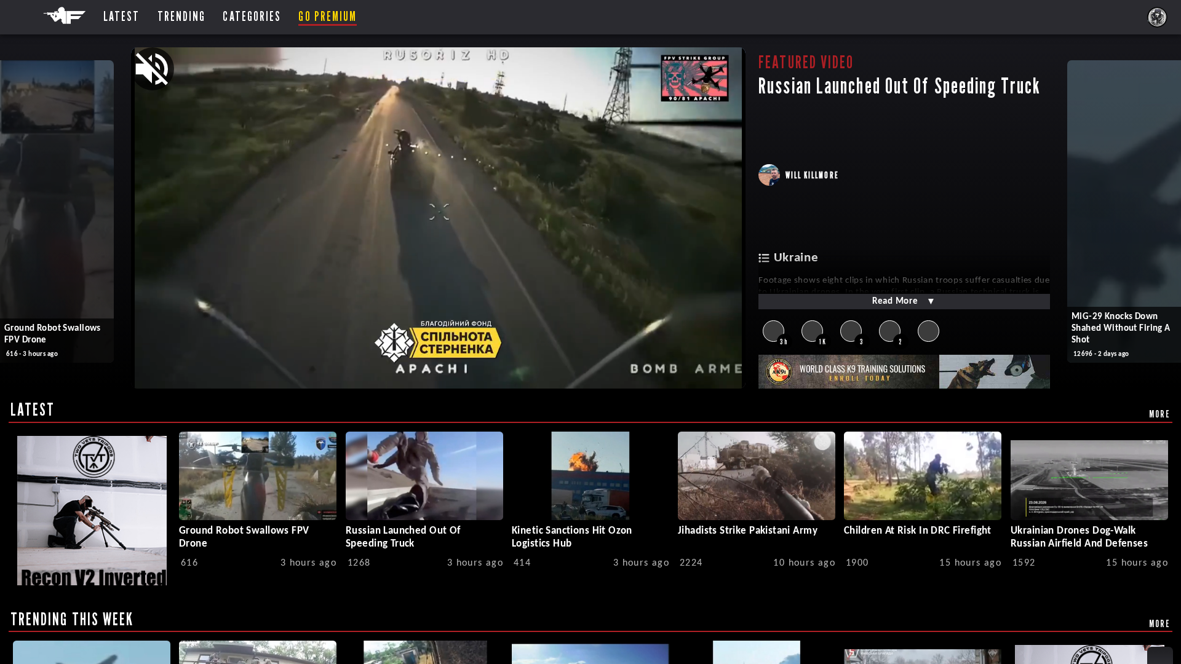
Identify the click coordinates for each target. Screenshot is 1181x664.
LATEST (32, 409)
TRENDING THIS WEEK (72, 619)
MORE (1160, 414)
